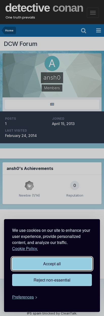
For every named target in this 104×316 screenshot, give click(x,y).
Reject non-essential (52, 280)
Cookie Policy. (25, 248)
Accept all (52, 264)
